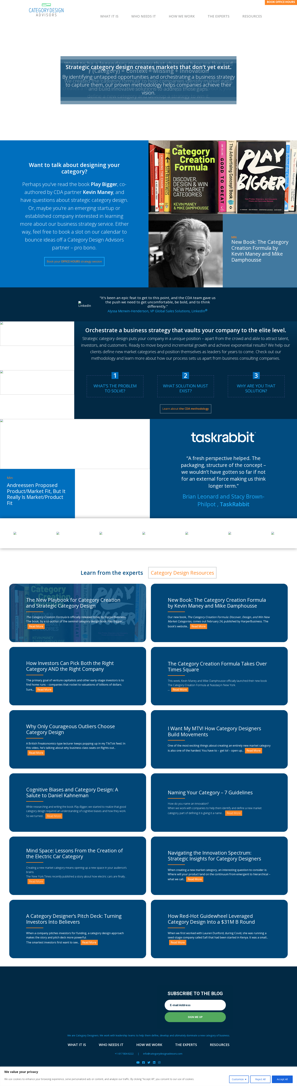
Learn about (185, 409)
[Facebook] (143, 1062)
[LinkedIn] (154, 1062)
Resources (252, 16)
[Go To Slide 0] (143, 118)
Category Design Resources (182, 572)
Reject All (260, 1079)
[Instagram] (159, 1062)
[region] (148, 1076)
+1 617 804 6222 (124, 1053)
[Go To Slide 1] (148, 118)
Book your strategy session (74, 261)
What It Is (109, 16)
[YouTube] (138, 1062)
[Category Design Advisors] (46, 9)
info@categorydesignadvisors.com (162, 1053)
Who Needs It (143, 16)
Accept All (282, 1079)
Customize (238, 1079)
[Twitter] (148, 1062)
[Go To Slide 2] (154, 118)
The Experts (218, 16)
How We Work (182, 16)
